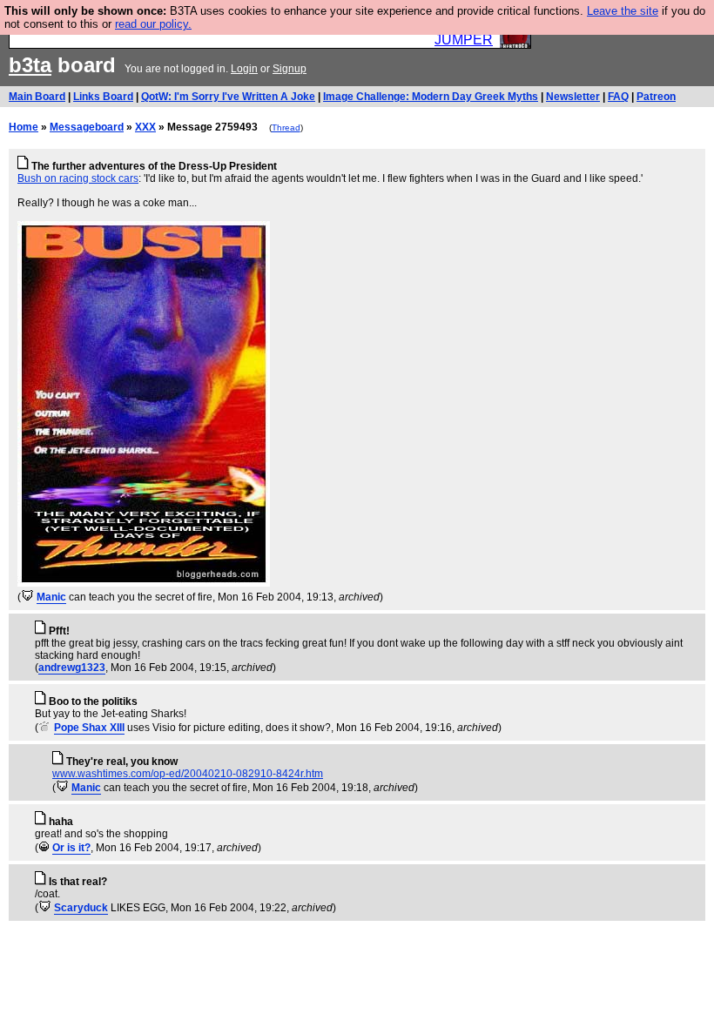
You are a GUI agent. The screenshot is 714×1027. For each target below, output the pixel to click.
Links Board (103, 97)
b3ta (30, 65)
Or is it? (71, 848)
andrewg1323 (71, 667)
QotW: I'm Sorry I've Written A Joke (228, 97)
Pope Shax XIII (89, 728)
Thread (286, 127)
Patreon (656, 97)
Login (244, 69)
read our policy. (153, 23)
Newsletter (573, 97)
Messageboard (87, 127)
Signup (289, 69)
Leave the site (622, 10)
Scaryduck (81, 908)
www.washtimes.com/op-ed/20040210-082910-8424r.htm (187, 774)
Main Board (37, 97)
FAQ (618, 97)
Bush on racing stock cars (77, 178)
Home (23, 127)
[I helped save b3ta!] (27, 597)
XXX (145, 127)
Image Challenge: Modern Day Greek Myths (430, 97)
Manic (51, 597)
